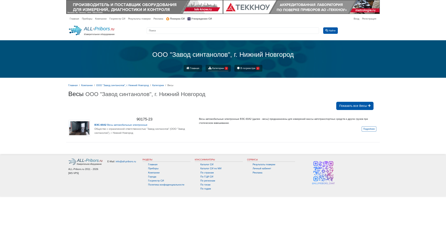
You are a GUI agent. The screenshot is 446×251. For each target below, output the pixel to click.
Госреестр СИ (117, 18)
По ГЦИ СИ (206, 176)
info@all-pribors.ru (126, 161)
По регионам (207, 180)
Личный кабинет (262, 168)
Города (152, 176)
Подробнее (369, 129)
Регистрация (369, 18)
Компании (101, 18)
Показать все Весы (353, 106)
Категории (219, 68)
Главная (74, 18)
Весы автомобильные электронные (120, 124)
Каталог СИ (206, 164)
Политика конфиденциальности (166, 184)
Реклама (158, 18)
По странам (207, 172)
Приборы (87, 18)
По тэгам (205, 184)
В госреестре (249, 68)
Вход (356, 18)
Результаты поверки (139, 18)
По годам (205, 188)
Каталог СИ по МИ (210, 168)
